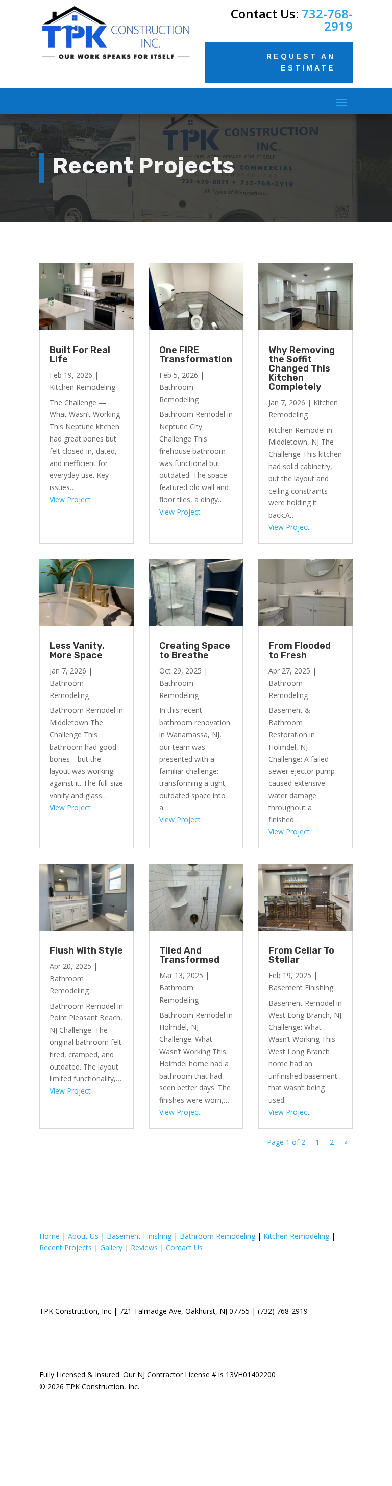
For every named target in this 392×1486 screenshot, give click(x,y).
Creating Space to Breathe (194, 650)
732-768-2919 (327, 19)
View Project (70, 499)
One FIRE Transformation (195, 354)
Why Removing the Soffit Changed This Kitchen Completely (301, 368)
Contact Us (184, 1247)
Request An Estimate (300, 62)
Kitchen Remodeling (82, 387)
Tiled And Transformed (189, 955)
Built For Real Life (80, 354)
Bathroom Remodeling (217, 1236)
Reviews (144, 1247)
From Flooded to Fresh (299, 650)
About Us (83, 1236)
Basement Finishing (300, 987)
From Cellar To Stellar (301, 955)
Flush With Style (86, 950)
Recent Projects (65, 1247)
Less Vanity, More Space (77, 650)
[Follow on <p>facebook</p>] (184, 1452)
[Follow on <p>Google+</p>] (208, 1452)
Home (49, 1236)
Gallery (111, 1247)
